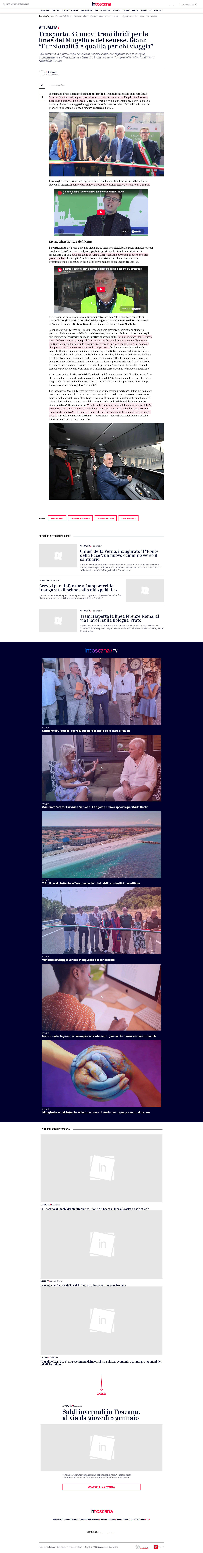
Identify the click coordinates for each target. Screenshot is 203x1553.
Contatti (106, 1547)
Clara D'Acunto (56, 1281)
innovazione (86, 10)
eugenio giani (57, 518)
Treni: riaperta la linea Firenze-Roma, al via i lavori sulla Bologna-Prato (119, 618)
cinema (86, 16)
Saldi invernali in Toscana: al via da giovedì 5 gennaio (101, 1414)
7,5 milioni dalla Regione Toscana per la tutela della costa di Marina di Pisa (91, 883)
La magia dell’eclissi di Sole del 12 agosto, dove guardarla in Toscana (83, 1285)
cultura (56, 10)
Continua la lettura (101, 1487)
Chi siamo (98, 1547)
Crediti (80, 1547)
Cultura (44, 1357)
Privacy (52, 1547)
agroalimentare (76, 16)
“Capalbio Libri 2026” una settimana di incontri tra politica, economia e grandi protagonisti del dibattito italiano (101, 1363)
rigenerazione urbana (131, 16)
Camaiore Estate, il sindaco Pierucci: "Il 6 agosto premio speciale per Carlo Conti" (95, 807)
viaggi (143, 10)
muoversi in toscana (107, 16)
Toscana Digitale (62, 16)
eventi (118, 16)
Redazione (52, 72)
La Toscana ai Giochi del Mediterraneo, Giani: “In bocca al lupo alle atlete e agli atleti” (95, 1209)
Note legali (43, 1547)
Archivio (114, 1547)
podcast (158, 10)
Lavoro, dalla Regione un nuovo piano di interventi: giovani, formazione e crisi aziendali (99, 1036)
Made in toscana (102, 10)
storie (135, 10)
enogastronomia (70, 10)
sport (142, 16)
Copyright (88, 1547)
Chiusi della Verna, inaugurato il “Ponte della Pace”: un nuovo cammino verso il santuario (119, 555)
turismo (154, 16)
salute (125, 10)
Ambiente (45, 1281)
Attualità (48, 27)
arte (147, 16)
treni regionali (128, 518)
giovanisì (93, 16)
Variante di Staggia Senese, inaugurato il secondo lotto (78, 960)
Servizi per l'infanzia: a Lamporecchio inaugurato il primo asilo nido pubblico (78, 587)
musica (116, 10)
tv (150, 10)
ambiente (45, 10)
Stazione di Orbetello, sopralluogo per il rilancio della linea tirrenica (86, 731)
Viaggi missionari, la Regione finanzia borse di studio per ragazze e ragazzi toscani (96, 1112)
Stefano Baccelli (106, 518)
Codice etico (71, 1547)
